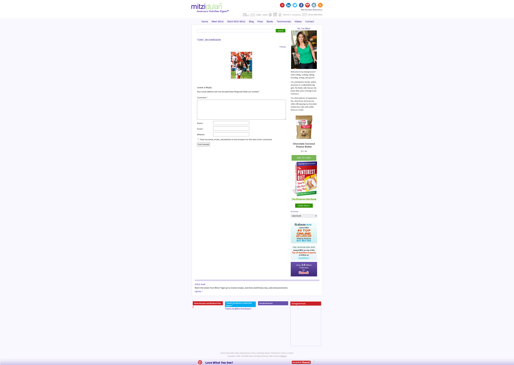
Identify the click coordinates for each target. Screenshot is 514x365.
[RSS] (320, 5)
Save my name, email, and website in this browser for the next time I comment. (236, 139)
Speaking (260, 353)
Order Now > (304, 205)
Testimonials (284, 21)
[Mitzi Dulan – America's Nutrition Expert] (210, 7)
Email (200, 128)
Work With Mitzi (236, 21)
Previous (283, 47)
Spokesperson (245, 353)
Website (201, 134)
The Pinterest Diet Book (304, 199)
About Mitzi (230, 353)
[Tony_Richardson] (241, 65)
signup (198, 291)
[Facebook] (301, 5)
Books (270, 21)
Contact (309, 21)
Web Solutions (278, 356)
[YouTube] (307, 5)
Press (260, 21)
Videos (298, 21)
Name (200, 123)
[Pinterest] (282, 5)
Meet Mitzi (218, 21)
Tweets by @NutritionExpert (238, 308)
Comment (202, 97)
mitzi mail (200, 284)
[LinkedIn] (288, 5)
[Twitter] (294, 5)
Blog (251, 21)
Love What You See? (219, 362)
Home (204, 21)
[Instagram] (313, 5)
